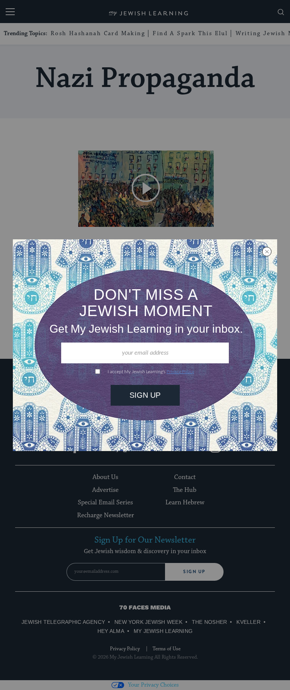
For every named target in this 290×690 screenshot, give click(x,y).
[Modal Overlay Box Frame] (145, 345)
